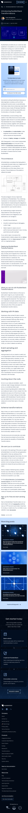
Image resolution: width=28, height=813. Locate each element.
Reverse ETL (4, 748)
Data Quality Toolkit (6, 756)
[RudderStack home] (6, 2)
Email (4, 86)
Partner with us (5, 721)
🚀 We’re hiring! (5, 724)
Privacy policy (5, 726)
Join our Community (8, 799)
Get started (13, 510)
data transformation (6, 143)
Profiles (3, 746)
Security (4, 759)
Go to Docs (4, 769)
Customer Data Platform (7, 741)
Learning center (5, 783)
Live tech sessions (6, 778)
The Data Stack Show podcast (9, 791)
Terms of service (5, 729)
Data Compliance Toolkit (7, 753)
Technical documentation (8, 781)
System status (5, 761)
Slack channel (17, 239)
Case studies (5, 786)
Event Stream (5, 743)
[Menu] (26, 2)
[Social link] (2, 709)
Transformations (6, 751)
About (3, 716)
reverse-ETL (16, 504)
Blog (3, 775)
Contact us (4, 719)
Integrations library (6, 738)
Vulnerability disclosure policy (9, 731)
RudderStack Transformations (14, 145)
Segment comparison (7, 788)
